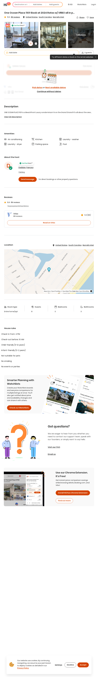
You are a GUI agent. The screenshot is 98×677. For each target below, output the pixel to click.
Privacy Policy (23, 668)
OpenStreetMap (84, 291)
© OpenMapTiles (66, 291)
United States (32, 17)
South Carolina (45, 17)
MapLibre (47, 291)
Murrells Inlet (58, 17)
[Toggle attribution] (91, 291)
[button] (70, 4)
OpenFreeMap (56, 291)
